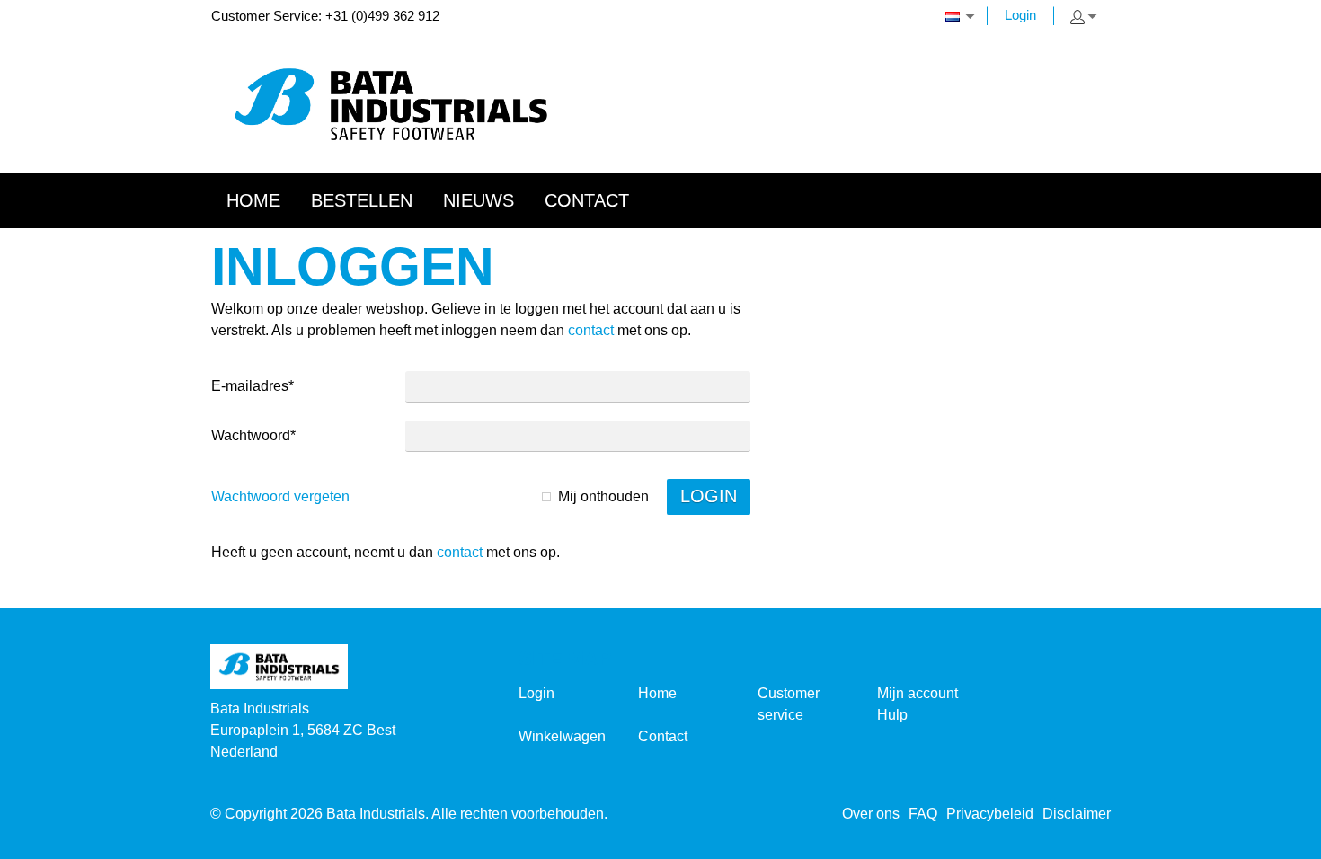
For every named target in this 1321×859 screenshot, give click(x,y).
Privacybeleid (989, 813)
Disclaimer (1076, 813)
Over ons (871, 813)
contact (591, 330)
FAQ (923, 813)
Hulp (892, 714)
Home (657, 693)
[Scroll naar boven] (1283, 839)
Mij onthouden (603, 496)
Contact (662, 736)
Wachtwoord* (253, 435)
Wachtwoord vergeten (280, 496)
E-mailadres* (252, 386)
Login (1020, 14)
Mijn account (917, 693)
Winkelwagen (562, 736)
